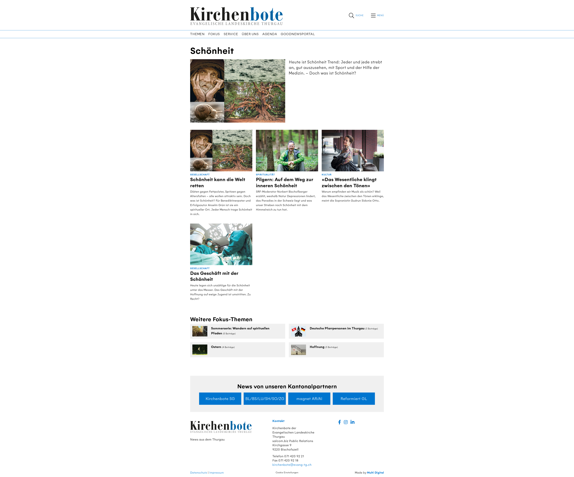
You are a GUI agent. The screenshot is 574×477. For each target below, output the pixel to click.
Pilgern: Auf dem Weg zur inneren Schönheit (284, 183)
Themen (197, 34)
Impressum (216, 472)
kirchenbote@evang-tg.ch (292, 465)
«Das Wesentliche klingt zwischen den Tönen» (349, 183)
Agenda (269, 34)
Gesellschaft (200, 174)
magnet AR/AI (309, 398)
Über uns (250, 34)
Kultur (327, 174)
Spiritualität (265, 174)
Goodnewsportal (298, 34)
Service (231, 34)
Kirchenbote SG (220, 398)
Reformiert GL (354, 398)
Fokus (214, 34)
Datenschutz (198, 472)
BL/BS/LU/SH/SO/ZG (264, 398)
